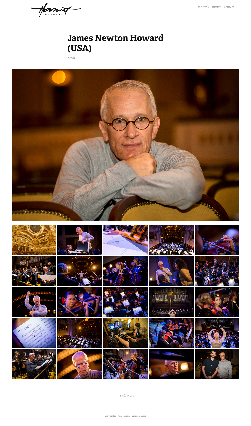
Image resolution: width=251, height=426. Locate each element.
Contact (229, 7)
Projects (203, 7)
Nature (216, 7)
